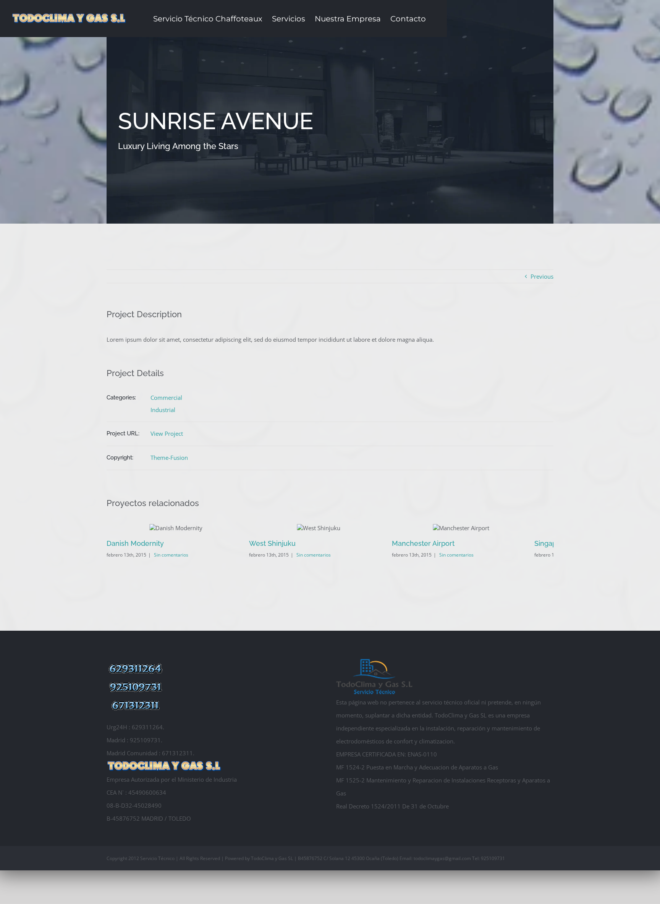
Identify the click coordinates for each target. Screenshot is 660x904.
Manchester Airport (438, 543)
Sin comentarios (171, 555)
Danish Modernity (135, 543)
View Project (166, 433)
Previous (542, 276)
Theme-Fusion (169, 457)
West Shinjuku (280, 543)
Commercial (166, 397)
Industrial (162, 410)
